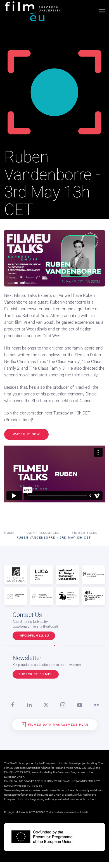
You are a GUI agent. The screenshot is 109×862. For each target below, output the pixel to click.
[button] (102, 11)
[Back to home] (33, 11)
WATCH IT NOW (26, 434)
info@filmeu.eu (33, 635)
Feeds (84, 812)
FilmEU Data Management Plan (58, 724)
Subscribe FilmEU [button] (35, 674)
